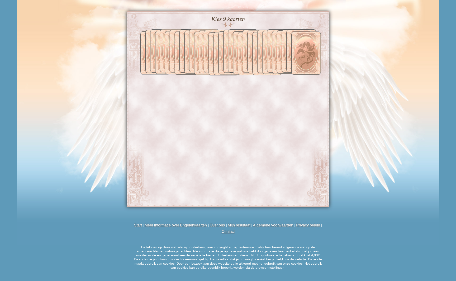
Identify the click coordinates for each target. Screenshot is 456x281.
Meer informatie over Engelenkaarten (176, 225)
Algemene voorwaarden (273, 225)
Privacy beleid (308, 225)
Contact (228, 232)
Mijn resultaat (239, 225)
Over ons (217, 225)
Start (138, 225)
